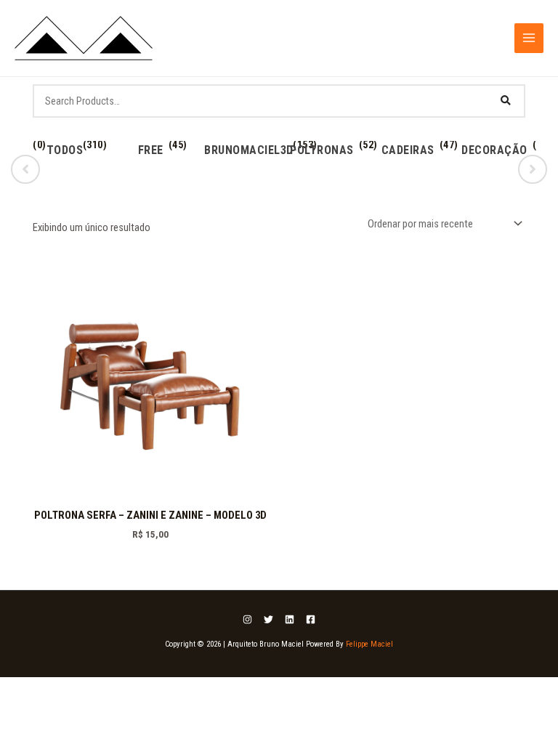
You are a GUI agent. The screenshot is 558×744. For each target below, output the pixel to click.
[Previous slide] (25, 169)
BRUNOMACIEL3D (249, 150)
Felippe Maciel (369, 644)
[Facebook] (310, 619)
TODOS (65, 150)
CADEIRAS (407, 150)
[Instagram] (247, 619)
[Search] (506, 101)
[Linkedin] (289, 619)
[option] (65, 161)
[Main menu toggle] (528, 37)
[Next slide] (532, 169)
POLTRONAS (322, 150)
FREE (150, 150)
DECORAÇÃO (494, 150)
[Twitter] (268, 619)
